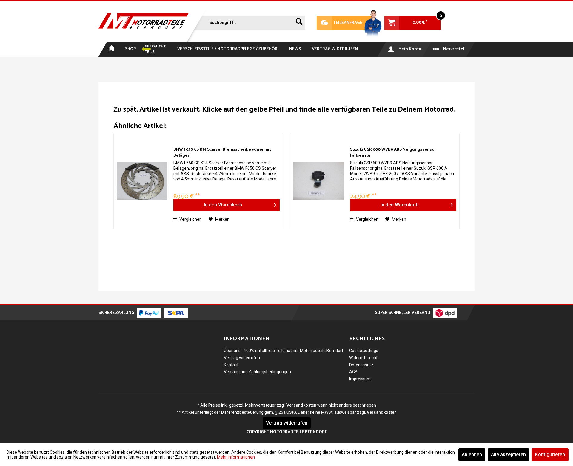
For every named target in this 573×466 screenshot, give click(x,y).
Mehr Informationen (236, 457)
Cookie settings (363, 350)
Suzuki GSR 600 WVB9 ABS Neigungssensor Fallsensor (393, 153)
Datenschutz (361, 364)
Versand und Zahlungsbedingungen (257, 371)
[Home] (111, 49)
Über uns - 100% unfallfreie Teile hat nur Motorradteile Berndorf (284, 350)
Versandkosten (301, 405)
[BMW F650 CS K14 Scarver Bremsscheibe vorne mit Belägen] (142, 181)
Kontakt (231, 364)
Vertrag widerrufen (242, 357)
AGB (353, 371)
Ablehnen (472, 454)
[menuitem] (248, 21)
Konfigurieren (550, 454)
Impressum (360, 378)
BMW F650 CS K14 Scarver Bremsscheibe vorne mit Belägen (222, 153)
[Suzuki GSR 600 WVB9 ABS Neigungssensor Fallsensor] (318, 181)
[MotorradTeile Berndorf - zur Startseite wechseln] (143, 21)
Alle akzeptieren (508, 454)
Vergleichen (190, 219)
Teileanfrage (340, 22)
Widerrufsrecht (363, 357)
